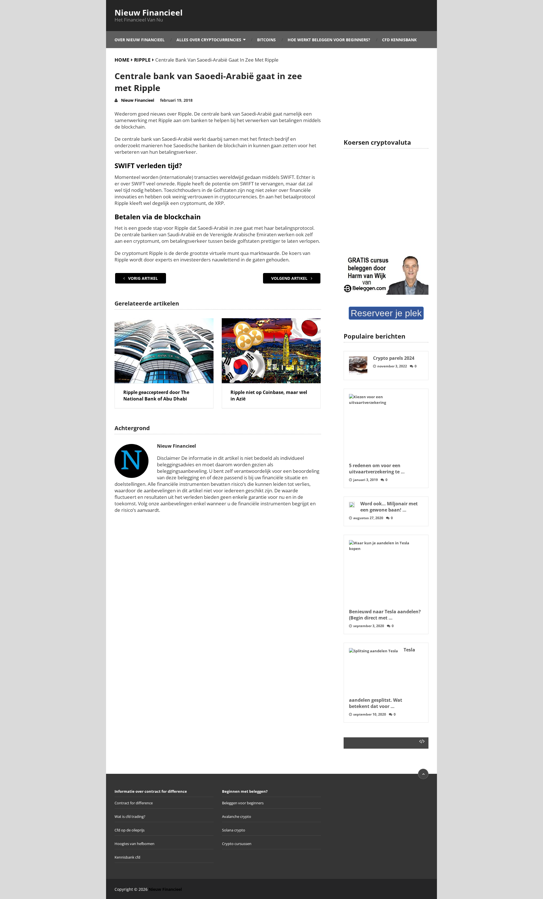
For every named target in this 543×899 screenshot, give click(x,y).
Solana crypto (233, 830)
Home (122, 60)
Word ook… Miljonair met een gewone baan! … (389, 507)
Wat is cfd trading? (130, 816)
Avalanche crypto (236, 816)
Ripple (142, 60)
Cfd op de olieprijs (130, 830)
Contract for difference (134, 802)
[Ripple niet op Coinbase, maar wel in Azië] (271, 350)
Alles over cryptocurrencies (208, 39)
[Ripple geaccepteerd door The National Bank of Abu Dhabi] (164, 350)
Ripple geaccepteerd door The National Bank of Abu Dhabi (156, 395)
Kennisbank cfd (127, 857)
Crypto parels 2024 (393, 358)
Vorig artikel (142, 278)
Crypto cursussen (236, 843)
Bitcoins (266, 39)
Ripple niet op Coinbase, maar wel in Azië (268, 395)
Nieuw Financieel (149, 12)
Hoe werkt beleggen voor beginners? (329, 39)
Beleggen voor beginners (243, 802)
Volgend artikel (290, 278)
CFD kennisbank (399, 39)
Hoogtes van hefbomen (134, 843)
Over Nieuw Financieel (140, 39)
